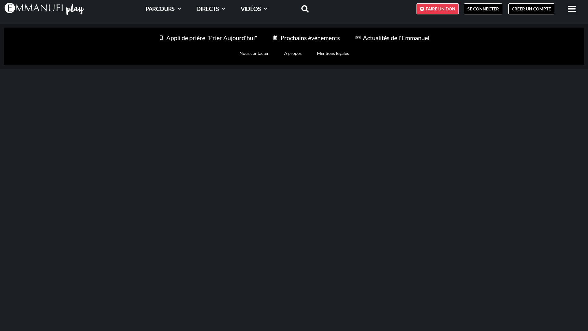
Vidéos (251, 8)
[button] (572, 9)
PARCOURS (160, 8)
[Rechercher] (301, 9)
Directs (207, 8)
